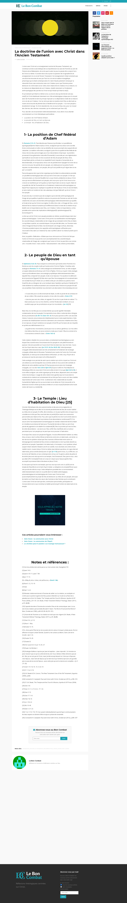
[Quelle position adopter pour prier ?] (96, 55)
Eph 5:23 (69, 370)
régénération (48, 748)
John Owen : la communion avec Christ (38, 539)
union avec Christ (63, 748)
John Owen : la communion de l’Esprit (38, 541)
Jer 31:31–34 (46, 347)
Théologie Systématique (22, 47)
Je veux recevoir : (65, 883)
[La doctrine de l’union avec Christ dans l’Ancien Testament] (19, 762)
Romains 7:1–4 (35, 269)
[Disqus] (50, 792)
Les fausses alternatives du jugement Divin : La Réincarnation (107, 47)
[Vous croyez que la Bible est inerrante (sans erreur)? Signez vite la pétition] (96, 24)
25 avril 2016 (104, 20)
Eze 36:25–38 (55, 347)
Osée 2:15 (68, 296)
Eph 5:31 (48, 368)
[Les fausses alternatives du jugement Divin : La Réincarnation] (96, 46)
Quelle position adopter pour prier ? (108, 56)
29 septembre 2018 (36, 47)
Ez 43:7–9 (39, 316)
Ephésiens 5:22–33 (30, 264)
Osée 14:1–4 (47, 316)
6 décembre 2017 (105, 32)
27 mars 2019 (104, 53)
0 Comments (29, 59)
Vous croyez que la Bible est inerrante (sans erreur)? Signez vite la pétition (107, 26)
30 (74, 370)
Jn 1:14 (54, 452)
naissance (26, 748)
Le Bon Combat (21, 59)
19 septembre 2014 (106, 42)
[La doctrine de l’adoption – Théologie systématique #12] (96, 36)
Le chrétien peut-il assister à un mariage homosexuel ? (44, 544)
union (55, 748)
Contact (106, 1)
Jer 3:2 (66, 304)
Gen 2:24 (40, 368)
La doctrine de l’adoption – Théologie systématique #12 (107, 37)
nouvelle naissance (36, 748)
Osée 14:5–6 (50, 333)
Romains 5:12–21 (29, 143)
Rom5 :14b (53, 580)
